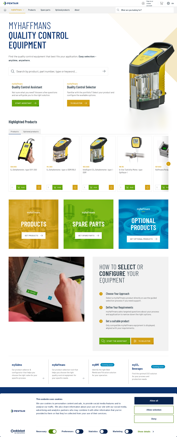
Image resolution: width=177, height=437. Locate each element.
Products (32, 10)
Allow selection (154, 410)
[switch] (79, 431)
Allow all (154, 400)
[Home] (5, 10)
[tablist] (88, 131)
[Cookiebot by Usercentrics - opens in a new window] (18, 432)
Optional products (62, 10)
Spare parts (45, 10)
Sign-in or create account (149, 3)
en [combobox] (173, 3)
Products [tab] (15, 131)
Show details (144, 431)
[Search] (104, 71)
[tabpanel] (88, 164)
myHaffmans (16, 9)
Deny (153, 419)
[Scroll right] (168, 163)
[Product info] (38, 187)
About (77, 10)
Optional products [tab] (31, 131)
